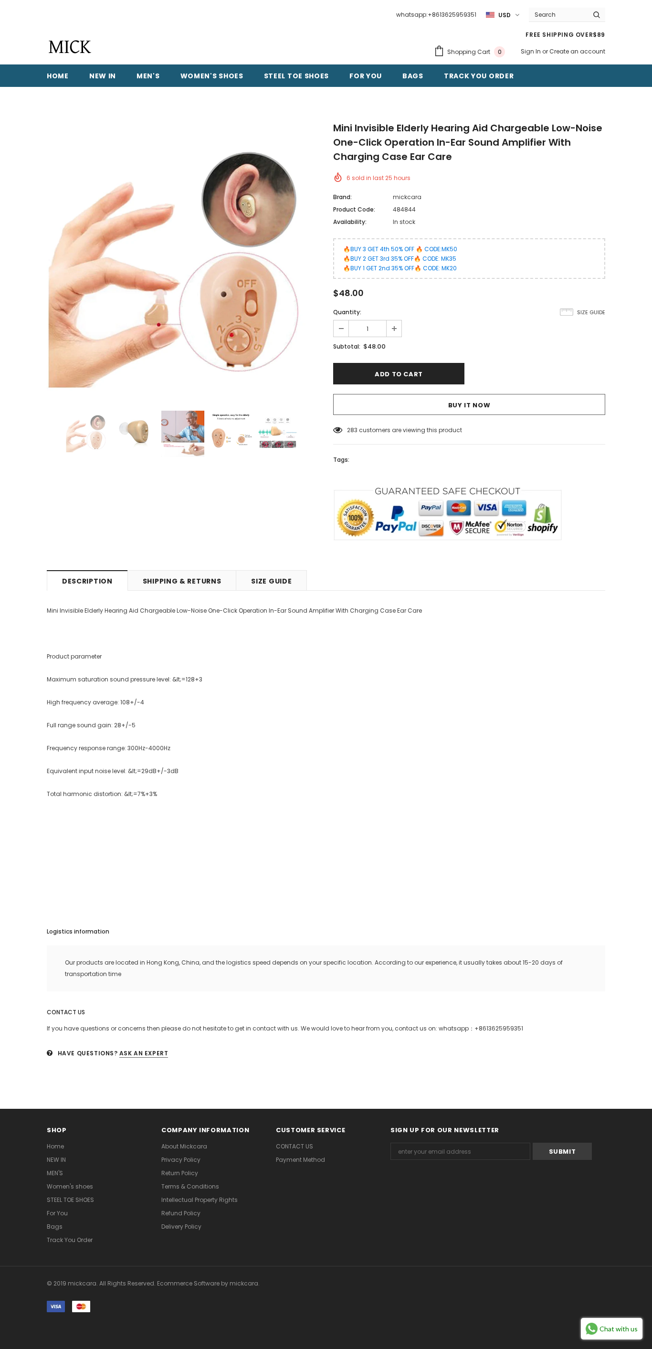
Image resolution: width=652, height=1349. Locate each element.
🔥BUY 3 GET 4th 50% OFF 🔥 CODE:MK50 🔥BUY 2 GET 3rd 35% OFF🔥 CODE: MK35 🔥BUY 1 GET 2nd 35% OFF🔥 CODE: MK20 (400, 258)
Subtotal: (346, 346)
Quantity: (347, 312)
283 (352, 430)
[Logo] (69, 46)
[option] (183, 260)
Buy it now (469, 405)
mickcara (407, 197)
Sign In (531, 51)
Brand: (342, 197)
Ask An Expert (143, 1053)
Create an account (577, 51)
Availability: (350, 222)
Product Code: (354, 209)
